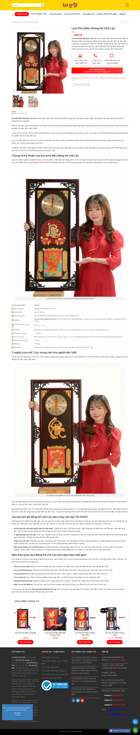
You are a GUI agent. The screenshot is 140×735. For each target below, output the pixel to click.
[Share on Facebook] (73, 84)
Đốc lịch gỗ (93, 78)
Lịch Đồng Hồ (88, 14)
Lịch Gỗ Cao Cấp (30, 22)
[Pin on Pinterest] (84, 84)
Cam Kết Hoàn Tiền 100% (52, 678)
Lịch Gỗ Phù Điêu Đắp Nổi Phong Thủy (55, 634)
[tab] (14, 113)
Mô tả (14, 113)
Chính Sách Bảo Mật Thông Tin (54, 671)
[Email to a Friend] (81, 84)
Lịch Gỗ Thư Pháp (72, 14)
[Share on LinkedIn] (88, 84)
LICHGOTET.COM (117, 660)
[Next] (65, 59)
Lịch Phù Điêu (55, 14)
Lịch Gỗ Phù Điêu (84, 78)
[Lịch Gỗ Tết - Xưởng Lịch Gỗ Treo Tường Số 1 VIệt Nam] (70, 5)
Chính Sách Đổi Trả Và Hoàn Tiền (55, 674)
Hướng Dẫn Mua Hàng (50, 657)
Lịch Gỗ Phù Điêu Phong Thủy (114, 634)
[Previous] (15, 59)
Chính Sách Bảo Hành (50, 667)
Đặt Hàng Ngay (25, 642)
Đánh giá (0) (22, 113)
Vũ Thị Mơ (17, 713)
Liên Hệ (122, 14)
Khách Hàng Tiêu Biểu (107, 14)
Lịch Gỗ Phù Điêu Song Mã (25, 633)
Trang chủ (16, 22)
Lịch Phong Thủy (39, 14)
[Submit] (42, 5)
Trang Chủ (22, 14)
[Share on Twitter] (77, 84)
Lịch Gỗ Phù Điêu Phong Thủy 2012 (85, 634)
